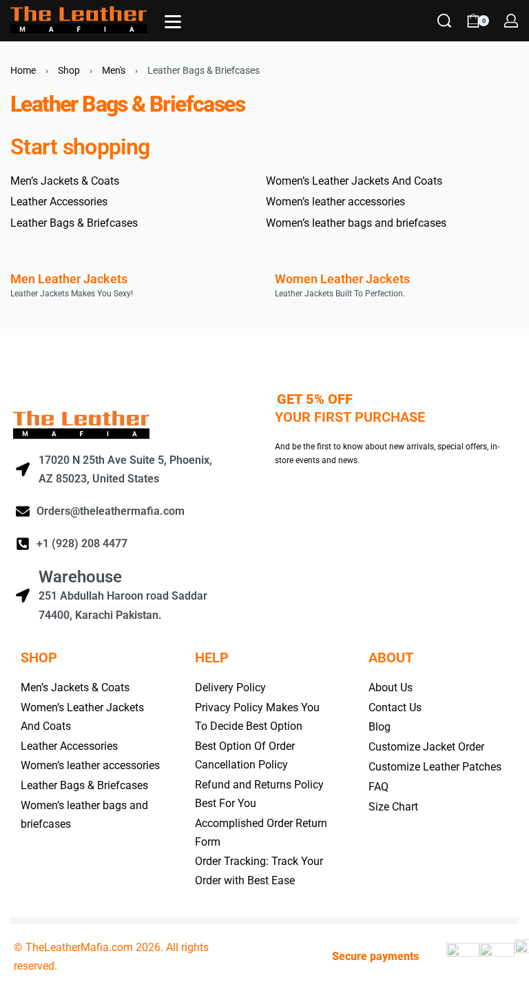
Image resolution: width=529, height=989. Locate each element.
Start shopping (79, 147)
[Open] (173, 21)
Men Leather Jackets (68, 279)
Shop (69, 70)
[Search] (444, 20)
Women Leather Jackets (342, 279)
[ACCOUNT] (511, 20)
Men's (113, 70)
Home (23, 70)
